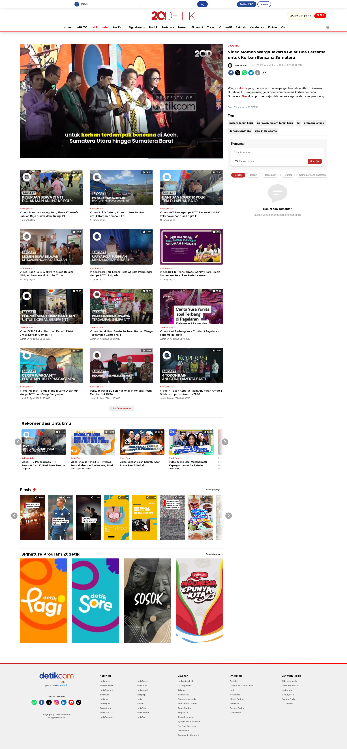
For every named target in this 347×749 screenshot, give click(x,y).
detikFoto (142, 708)
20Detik (141, 703)
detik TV (81, 27)
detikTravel (142, 681)
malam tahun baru (241, 122)
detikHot (104, 699)
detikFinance (106, 690)
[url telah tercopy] (257, 72)
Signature (135, 27)
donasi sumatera (240, 130)
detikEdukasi (106, 685)
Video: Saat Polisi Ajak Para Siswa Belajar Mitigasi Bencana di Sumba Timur (46, 274)
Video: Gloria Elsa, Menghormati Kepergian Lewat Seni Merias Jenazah (188, 465)
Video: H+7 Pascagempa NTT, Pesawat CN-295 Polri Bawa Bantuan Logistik (190, 214)
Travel (211, 27)
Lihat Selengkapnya (121, 408)
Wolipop (141, 694)
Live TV (117, 27)
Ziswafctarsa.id (186, 717)
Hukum (182, 27)
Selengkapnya (213, 489)
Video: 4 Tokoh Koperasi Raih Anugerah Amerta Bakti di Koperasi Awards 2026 (191, 392)
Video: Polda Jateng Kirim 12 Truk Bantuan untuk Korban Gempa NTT (118, 214)
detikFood (142, 685)
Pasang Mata (184, 685)
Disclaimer (235, 712)
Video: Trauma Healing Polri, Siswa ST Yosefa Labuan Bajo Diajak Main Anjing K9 (49, 214)
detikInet (104, 694)
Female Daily (288, 699)
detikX (140, 699)
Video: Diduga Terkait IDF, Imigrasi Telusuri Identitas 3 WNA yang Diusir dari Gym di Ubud (92, 465)
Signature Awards (187, 699)
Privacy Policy (237, 708)
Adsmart (182, 690)
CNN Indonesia (289, 681)
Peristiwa (168, 27)
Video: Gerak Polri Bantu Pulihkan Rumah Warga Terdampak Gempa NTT (121, 333)
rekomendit (184, 730)
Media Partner (237, 699)
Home (68, 27)
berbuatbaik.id (185, 681)
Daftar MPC (246, 4)
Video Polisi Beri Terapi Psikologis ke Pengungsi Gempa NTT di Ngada (121, 274)
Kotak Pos (235, 694)
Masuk (264, 4)
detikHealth (142, 690)
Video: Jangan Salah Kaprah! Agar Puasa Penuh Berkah (140, 463)
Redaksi (234, 681)
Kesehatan (257, 27)
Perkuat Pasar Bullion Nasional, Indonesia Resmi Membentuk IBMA (121, 392)
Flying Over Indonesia (189, 721)
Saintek (241, 27)
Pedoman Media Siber (241, 685)
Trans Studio (184, 708)
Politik (153, 27)
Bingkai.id (183, 712)
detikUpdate (99, 27)
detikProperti (106, 717)
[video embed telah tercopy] (264, 72)
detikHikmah (143, 712)
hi (298, 122)
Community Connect (188, 735)
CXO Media (288, 703)
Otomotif (225, 27)
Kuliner (272, 27)
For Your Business (187, 726)
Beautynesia (288, 694)
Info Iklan (234, 703)
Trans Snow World (187, 703)
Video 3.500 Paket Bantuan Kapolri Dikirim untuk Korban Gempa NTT (47, 333)
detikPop (141, 717)
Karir (232, 690)
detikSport (105, 703)
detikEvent (183, 694)
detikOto (104, 712)
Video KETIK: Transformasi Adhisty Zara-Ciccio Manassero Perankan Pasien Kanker (190, 274)
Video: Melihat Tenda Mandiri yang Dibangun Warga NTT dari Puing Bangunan (49, 392)
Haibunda (287, 690)
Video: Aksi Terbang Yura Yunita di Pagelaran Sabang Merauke (189, 333)
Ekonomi (197, 27)
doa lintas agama (266, 130)
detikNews (105, 681)
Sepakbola (105, 708)
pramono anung (314, 122)
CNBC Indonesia (290, 685)
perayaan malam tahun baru (275, 122)
